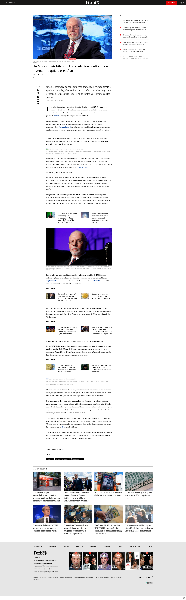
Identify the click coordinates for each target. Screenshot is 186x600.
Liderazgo (52, 546)
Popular (123, 16)
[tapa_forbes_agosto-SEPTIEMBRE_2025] (146, 560)
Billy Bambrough (38, 75)
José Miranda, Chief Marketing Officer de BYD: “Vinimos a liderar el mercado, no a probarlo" (135, 58)
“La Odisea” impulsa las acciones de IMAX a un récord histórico (108, 494)
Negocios (79, 546)
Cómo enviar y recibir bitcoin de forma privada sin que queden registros (101, 296)
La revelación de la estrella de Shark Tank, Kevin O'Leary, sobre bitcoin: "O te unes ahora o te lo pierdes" (102, 331)
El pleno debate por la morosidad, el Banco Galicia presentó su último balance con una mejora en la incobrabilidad (46, 497)
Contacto (50, 577)
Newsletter (43, 577)
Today (150, 546)
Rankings (107, 546)
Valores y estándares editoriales (63, 577)
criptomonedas (62, 459)
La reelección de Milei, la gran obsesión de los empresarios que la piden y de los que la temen (139, 528)
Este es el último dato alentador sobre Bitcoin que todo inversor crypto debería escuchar (67, 369)
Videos (120, 546)
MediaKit (35, 577)
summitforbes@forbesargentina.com (48, 566)
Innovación (38, 546)
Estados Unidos (76, 459)
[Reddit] (38, 101)
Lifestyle (93, 546)
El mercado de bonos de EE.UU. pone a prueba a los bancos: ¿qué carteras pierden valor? (46, 528)
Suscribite (171, 3)
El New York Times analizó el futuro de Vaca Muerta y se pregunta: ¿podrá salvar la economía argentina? (76, 530)
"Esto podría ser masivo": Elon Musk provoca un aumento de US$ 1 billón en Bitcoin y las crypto (67, 297)
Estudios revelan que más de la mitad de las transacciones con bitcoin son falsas (101, 369)
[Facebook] (38, 97)
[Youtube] (149, 577)
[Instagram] (146, 577)
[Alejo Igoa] (104, 560)
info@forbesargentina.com (45, 563)
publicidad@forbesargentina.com (48, 560)
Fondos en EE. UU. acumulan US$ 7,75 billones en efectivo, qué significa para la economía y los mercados (108, 530)
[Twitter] (38, 93)
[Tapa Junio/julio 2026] (76, 560)
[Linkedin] (38, 104)
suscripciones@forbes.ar (48, 569)
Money (66, 546)
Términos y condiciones (80, 577)
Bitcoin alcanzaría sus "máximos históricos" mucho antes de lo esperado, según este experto (100, 218)
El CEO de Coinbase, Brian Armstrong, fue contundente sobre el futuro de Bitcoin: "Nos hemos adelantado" (67, 218)
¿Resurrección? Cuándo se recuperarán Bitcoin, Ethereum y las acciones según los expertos (67, 331)
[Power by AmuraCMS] (148, 583)
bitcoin (50, 459)
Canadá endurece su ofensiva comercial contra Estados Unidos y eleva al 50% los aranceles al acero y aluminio (76, 497)
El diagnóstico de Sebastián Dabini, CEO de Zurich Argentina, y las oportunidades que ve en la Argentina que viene (136, 21)
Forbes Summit (135, 546)
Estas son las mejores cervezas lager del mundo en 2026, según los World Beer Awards (135, 36)
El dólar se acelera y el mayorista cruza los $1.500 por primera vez (139, 495)
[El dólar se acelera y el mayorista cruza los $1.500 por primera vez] (139, 481)
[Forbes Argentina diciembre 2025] (118, 560)
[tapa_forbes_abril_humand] (90, 560)
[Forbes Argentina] (93, 2)
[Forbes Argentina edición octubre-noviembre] (132, 560)
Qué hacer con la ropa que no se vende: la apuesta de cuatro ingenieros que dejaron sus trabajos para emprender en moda (135, 43)
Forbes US (65, 449)
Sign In (182, 2)
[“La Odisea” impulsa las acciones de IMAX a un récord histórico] (108, 481)
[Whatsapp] (38, 90)
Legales (90, 577)
